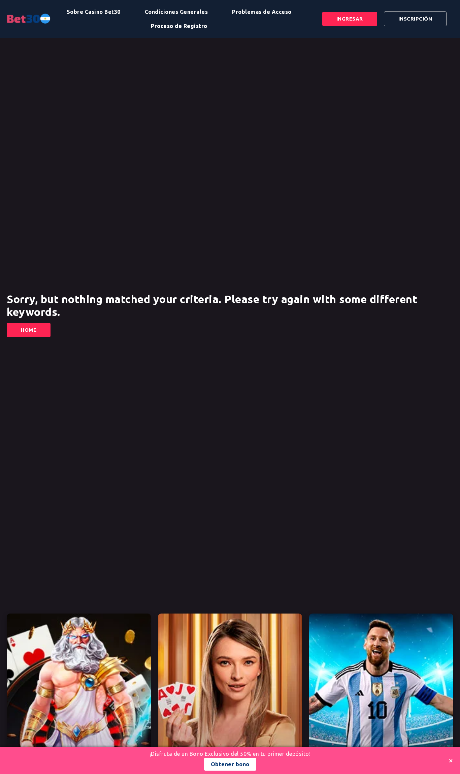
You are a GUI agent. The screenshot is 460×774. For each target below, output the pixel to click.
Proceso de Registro (179, 26)
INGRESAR (349, 19)
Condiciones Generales (176, 12)
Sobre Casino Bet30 (94, 12)
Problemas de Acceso (262, 12)
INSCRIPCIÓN (415, 19)
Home (28, 330)
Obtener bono (230, 764)
